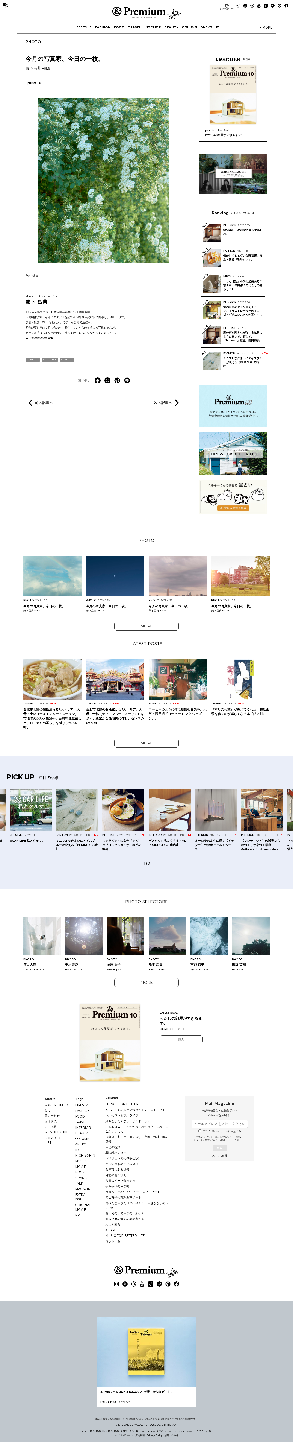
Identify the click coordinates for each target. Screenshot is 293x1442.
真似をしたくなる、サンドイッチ (127, 1121)
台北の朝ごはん (115, 1175)
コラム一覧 (112, 1241)
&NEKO (207, 27)
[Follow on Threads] (252, 5)
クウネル (161, 1431)
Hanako (150, 1431)
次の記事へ (163, 402)
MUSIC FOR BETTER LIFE (125, 1236)
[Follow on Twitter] (245, 5)
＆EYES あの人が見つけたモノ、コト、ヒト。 (136, 1110)
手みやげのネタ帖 (117, 1186)
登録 (219, 1148)
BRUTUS (95, 1431)
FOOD (119, 27)
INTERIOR (153, 27)
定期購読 (51, 1121)
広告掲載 (51, 1127)
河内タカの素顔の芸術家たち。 (126, 1219)
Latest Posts (146, 643)
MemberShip (56, 1132)
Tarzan (182, 1431)
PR (77, 1215)
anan (85, 1431)
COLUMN (189, 27)
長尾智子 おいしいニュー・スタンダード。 (134, 1192)
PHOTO (33, 42)
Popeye (172, 1431)
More (146, 626)
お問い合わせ (171, 1435)
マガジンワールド (124, 1435)
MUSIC (80, 1161)
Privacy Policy (154, 1435)
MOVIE (80, 1167)
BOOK (80, 1172)
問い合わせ (52, 1116)
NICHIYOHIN (85, 1156)
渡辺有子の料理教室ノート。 (124, 1197)
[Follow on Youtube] (258, 5)
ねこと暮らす (114, 1224)
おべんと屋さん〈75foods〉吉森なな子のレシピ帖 (136, 1205)
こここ (200, 1431)
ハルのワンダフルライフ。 (123, 1115)
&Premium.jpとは (56, 1107)
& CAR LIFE (114, 1230)
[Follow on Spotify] (272, 5)
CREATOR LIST (226, 9)
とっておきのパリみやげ (121, 1164)
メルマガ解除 (219, 1155)
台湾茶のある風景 (117, 1169)
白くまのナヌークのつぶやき (124, 1213)
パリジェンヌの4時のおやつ (124, 1158)
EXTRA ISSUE (80, 1197)
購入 (181, 1039)
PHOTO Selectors (146, 901)
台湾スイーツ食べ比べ (120, 1181)
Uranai (81, 1178)
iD (218, 27)
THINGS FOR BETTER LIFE (125, 1104)
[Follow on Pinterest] (279, 5)
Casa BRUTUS (110, 1431)
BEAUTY (171, 27)
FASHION (103, 27)
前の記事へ (44, 402)
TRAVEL (134, 27)
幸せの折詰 (112, 1147)
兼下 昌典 (41, 299)
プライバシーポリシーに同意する (221, 1131)
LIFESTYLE (82, 27)
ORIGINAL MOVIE (83, 1207)
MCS (208, 1431)
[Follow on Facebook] (286, 5)
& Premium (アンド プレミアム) (146, 12)
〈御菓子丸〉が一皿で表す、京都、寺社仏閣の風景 (136, 1139)
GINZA (140, 1431)
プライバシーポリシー (232, 1137)
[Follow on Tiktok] (265, 5)
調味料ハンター (115, 1153)
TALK (79, 1183)
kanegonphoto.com (42, 337)
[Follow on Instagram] (238, 5)
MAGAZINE (84, 1189)
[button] (83, 863)
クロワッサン (127, 1431)
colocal (191, 1431)
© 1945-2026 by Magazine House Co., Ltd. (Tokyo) (146, 1424)
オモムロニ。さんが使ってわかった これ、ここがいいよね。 (136, 1129)
